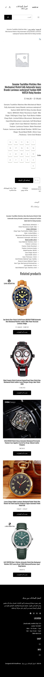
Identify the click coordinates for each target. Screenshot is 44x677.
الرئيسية (38, 29)
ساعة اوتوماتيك (8, 188)
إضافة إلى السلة (24, 180)
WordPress (17, 663)
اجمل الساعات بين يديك (22, 7)
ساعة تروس (31, 29)
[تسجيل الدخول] (10, 7)
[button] (40, 39)
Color (39, 155)
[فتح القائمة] (38, 17)
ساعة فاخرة (12, 190)
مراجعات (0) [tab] (35, 207)
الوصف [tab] (36, 202)
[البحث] (8, 17)
